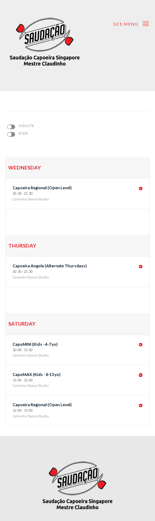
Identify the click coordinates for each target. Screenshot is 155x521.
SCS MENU (126, 24)
